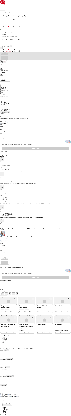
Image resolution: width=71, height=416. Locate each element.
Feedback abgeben (35, 148)
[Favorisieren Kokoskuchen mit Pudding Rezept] (4, 62)
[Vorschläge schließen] (1, 48)
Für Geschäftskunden (6, 364)
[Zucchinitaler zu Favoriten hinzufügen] (68, 317)
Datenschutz (4, 399)
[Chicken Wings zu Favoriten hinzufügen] (50, 317)
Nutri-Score (4, 382)
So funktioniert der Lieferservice (7, 362)
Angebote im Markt (5, 352)
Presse (3, 372)
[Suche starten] (11, 46)
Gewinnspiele (4, 355)
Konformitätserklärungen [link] (6, 404)
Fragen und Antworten (6, 378)
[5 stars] (17, 293)
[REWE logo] (2, 29)
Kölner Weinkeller (5, 391)
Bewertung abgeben (4, 295)
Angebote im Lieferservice (6, 353)
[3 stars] (10, 293)
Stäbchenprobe (35, 228)
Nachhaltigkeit (4, 369)
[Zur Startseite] (3, 6)
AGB (3, 398)
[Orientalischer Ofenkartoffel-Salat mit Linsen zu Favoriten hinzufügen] (33, 317)
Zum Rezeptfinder (5, 120)
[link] (36, 31)
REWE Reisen (4, 387)
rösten (16, 183)
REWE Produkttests (5, 356)
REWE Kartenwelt (5, 409)
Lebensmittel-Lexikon (6, 379)
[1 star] (3, 293)
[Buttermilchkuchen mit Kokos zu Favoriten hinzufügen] (50, 298)
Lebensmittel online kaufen (6, 361)
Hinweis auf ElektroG (6, 403)
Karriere (3, 371)
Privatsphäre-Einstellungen (6, 401)
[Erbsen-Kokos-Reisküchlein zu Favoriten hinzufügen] (33, 298)
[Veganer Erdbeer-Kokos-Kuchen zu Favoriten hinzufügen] (15, 298)
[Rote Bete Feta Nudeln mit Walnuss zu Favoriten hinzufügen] (15, 317)
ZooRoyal (4, 390)
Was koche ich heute (5, 381)
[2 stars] (6, 293)
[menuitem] (3, 15)
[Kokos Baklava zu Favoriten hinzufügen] (68, 298)
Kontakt (3, 373)
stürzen (65, 228)
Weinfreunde (4, 410)
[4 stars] (13, 293)
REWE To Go (4, 388)
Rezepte (6, 335)
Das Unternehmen (5, 370)
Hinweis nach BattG (5, 402)
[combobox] (5, 46)
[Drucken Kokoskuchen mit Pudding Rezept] (1, 62)
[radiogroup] (35, 293)
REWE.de (2, 335)
